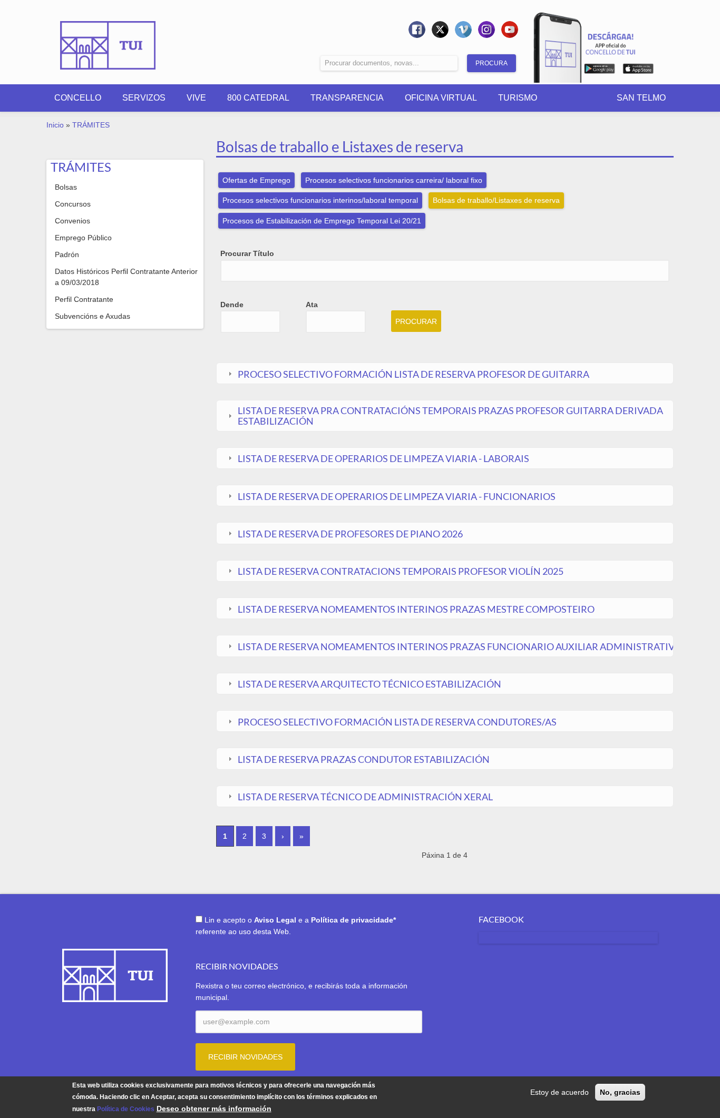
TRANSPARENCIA (347, 97)
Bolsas (66, 187)
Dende (232, 304)
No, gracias (620, 1092)
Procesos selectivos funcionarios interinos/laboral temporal (320, 200)
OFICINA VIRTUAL (441, 97)
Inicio (55, 125)
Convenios (72, 221)
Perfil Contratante (84, 299)
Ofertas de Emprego (256, 180)
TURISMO (517, 97)
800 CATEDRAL (258, 97)
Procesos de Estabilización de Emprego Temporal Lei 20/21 (321, 221)
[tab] (444, 373)
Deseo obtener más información (214, 1108)
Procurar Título (247, 253)
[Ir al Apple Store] (638, 71)
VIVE (196, 97)
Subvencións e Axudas (92, 316)
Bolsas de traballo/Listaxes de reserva (496, 200)
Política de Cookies (125, 1109)
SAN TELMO (641, 97)
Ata (312, 304)
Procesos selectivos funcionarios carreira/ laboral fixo (393, 180)
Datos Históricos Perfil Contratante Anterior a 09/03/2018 (126, 277)
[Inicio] (108, 38)
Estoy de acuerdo (559, 1092)
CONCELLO (77, 97)
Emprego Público (83, 237)
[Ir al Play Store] (599, 71)
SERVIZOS (144, 97)
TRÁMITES (91, 125)
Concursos (73, 204)
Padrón (67, 254)
